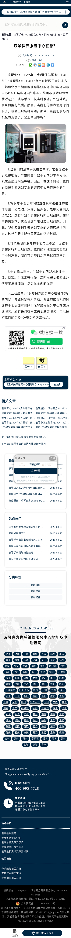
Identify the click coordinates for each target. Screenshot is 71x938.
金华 (52, 720)
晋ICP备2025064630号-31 (43, 899)
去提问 (41, 366)
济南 (7, 672)
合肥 (63, 666)
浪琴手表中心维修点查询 (27, 34)
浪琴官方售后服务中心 (43, 890)
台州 (43, 744)
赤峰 (55, 702)
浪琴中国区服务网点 (13, 847)
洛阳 (61, 720)
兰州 (14, 702)
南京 (8, 660)
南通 (43, 714)
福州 (33, 666)
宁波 (35, 660)
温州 (55, 708)
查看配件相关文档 (11, 878)
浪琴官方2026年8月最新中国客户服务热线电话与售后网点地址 (27, 494)
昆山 (17, 684)
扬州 (43, 720)
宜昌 (17, 732)
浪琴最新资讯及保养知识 (15, 851)
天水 (54, 738)
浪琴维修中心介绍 (11, 838)
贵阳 (42, 666)
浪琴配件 (36, 597)
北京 (8, 654)
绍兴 (17, 720)
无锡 (44, 690)
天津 (43, 654)
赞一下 (28, 366)
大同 (46, 702)
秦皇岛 (25, 708)
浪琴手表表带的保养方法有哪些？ (27, 546)
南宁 (33, 672)
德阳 (52, 684)
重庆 (61, 654)
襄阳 (35, 726)
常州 (26, 714)
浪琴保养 (44, 75)
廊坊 (8, 684)
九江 (17, 714)
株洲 (43, 726)
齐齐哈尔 (10, 690)
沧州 (35, 708)
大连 (25, 666)
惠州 (16, 738)
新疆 (5, 702)
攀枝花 (35, 738)
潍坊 (8, 714)
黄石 (26, 726)
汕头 (8, 696)
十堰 (61, 726)
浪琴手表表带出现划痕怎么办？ (26, 540)
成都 (52, 654)
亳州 (26, 720)
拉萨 (52, 696)
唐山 (52, 678)
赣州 (35, 696)
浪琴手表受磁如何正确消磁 (23, 559)
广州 (26, 654)
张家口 (45, 708)
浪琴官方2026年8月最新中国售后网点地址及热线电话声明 (33, 422)
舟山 (35, 720)
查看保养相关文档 (11, 873)
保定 (43, 678)
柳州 (61, 732)
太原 (35, 678)
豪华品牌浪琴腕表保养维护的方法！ (27, 527)
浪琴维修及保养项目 (13, 842)
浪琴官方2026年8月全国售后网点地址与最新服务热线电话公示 (27, 488)
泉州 (52, 732)
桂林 (7, 738)
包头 (64, 702)
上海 (17, 654)
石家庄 (62, 672)
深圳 (35, 654)
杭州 (61, 660)
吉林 (35, 690)
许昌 (26, 732)
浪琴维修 (14, 75)
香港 (35, 744)
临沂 (52, 714)
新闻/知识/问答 (52, 34)
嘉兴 (35, 714)
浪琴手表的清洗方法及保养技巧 (28, 444)
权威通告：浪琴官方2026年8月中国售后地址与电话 (27, 500)
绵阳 (61, 684)
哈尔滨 (53, 666)
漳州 (43, 696)
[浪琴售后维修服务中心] (16, 2)
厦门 (43, 660)
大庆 (14, 708)
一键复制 (56, 384)
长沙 (26, 660)
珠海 (62, 690)
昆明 (16, 672)
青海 (61, 696)
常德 (43, 732)
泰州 (63, 738)
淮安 (61, 714)
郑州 (17, 660)
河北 (26, 678)
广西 (26, 684)
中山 (43, 684)
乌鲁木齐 (35, 702)
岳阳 (8, 726)
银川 (23, 702)
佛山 (35, 684)
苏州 (8, 678)
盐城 (26, 744)
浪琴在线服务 (9, 833)
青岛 (42, 672)
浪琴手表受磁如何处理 (21, 552)
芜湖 (53, 690)
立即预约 (35, 471)
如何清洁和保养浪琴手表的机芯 (28, 437)
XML (62, 899)
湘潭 (52, 726)
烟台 (8, 720)
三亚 (17, 696)
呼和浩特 (24, 690)
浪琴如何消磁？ (17, 533)
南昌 (25, 672)
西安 (16, 666)
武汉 (7, 666)
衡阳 (17, 726)
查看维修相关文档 (11, 869)
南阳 (35, 732)
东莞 (52, 660)
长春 (17, 678)
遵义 (45, 738)
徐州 (64, 708)
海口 (26, 696)
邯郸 (61, 678)
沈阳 (51, 672)
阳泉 (5, 708)
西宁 (25, 738)
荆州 (8, 732)
